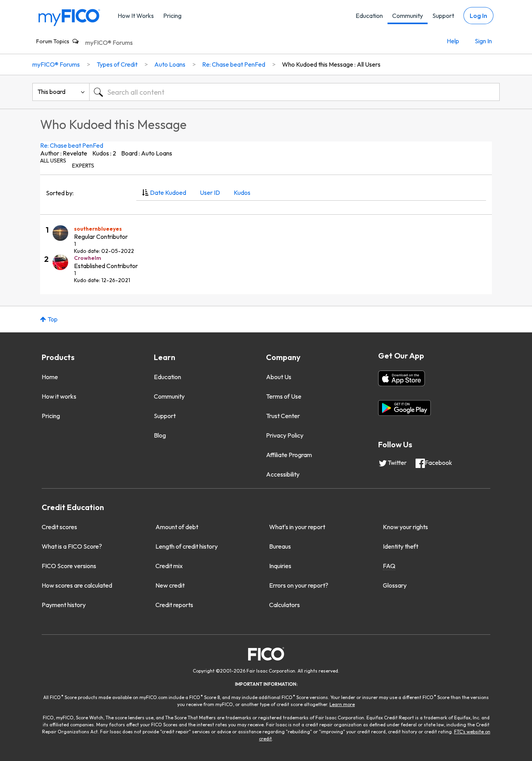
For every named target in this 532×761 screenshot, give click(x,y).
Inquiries (280, 566)
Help (453, 41)
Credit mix (169, 566)
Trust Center (283, 416)
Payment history (64, 605)
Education (369, 15)
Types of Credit (117, 64)
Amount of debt (176, 527)
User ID (210, 192)
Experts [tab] (83, 165)
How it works (59, 396)
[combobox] (294, 92)
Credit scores (59, 527)
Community (407, 15)
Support (443, 15)
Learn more (342, 704)
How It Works (136, 15)
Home (50, 377)
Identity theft (400, 546)
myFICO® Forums (109, 42)
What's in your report (297, 527)
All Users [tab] (53, 160)
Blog (160, 435)
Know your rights (405, 527)
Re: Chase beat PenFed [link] (233, 64)
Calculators (284, 605)
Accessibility (282, 474)
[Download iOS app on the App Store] (401, 378)
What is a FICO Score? (72, 546)
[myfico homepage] (69, 17)
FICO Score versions (69, 566)
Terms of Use (283, 396)
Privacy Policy (284, 435)
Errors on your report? (298, 585)
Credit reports (174, 605)
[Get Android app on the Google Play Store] (404, 408)
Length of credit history (186, 546)
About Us (278, 377)
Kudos (242, 192)
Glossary (395, 585)
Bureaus (280, 546)
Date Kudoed (168, 192)
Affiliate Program (289, 455)
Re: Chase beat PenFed (71, 145)
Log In (478, 15)
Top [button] (53, 319)
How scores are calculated (77, 585)
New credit (170, 585)
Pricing (172, 15)
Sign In (483, 41)
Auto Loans (169, 64)
